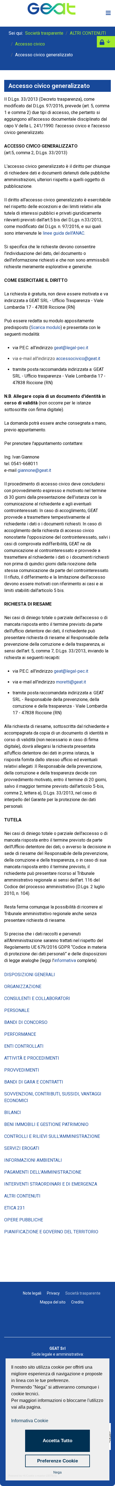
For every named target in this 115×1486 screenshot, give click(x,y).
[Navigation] (105, 13)
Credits (77, 1302)
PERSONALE (16, 1010)
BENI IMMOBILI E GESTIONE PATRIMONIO (46, 1124)
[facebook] (58, 1324)
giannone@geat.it (34, 470)
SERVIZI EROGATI (21, 1148)
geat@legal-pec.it (71, 347)
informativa (65, 960)
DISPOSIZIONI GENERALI (29, 974)
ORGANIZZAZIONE (22, 986)
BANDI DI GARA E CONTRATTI (33, 1082)
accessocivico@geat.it (78, 358)
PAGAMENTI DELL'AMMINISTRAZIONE (42, 1172)
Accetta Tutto (57, 1440)
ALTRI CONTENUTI (22, 1196)
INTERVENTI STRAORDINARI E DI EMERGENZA (50, 1184)
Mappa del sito (53, 1302)
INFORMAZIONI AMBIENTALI (33, 1160)
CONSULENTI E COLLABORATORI (37, 998)
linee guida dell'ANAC (63, 233)
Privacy (53, 1293)
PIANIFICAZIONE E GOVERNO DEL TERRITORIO (51, 1231)
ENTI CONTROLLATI (24, 1046)
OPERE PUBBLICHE (23, 1219)
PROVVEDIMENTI (21, 1070)
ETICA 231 (14, 1208)
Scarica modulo (46, 327)
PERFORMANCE (20, 1034)
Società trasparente (82, 1293)
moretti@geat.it (71, 682)
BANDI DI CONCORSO (25, 1022)
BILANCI (12, 1112)
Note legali (32, 1293)
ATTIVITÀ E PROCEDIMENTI (31, 1058)
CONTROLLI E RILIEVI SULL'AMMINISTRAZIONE (52, 1136)
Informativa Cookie (29, 1420)
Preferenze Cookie (57, 1461)
